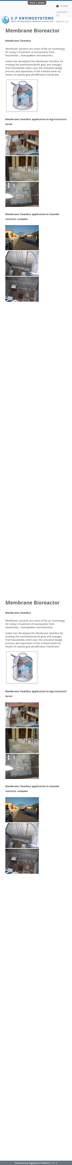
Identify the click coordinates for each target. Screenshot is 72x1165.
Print (32, 2)
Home (63, 6)
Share (41, 2)
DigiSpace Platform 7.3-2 (43, 1162)
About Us (62, 21)
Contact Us (62, 13)
